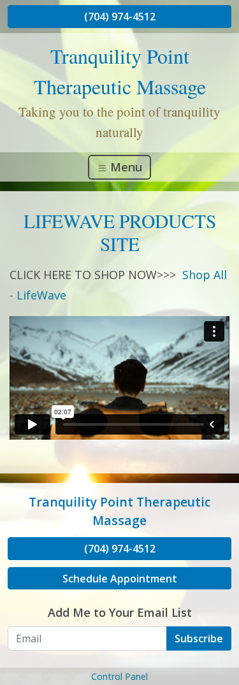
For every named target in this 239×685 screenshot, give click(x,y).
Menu (124, 167)
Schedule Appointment (119, 579)
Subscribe (199, 638)
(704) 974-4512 (120, 17)
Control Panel (119, 676)
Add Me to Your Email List (120, 612)
